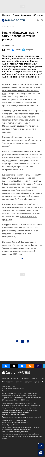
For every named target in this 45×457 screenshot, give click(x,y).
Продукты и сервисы (32, 382)
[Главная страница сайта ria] (13, 20)
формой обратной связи (22, 429)
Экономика (25, 378)
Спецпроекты (7, 382)
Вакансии (5, 391)
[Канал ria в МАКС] (6, 366)
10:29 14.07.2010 (8, 26)
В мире (34, 378)
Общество (15, 378)
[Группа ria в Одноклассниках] (30, 366)
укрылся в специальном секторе (16, 154)
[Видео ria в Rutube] (38, 366)
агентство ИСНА (25, 99)
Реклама (18, 382)
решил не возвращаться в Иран (16, 231)
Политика (5, 378)
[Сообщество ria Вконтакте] (22, 366)
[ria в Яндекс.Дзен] (14, 366)
